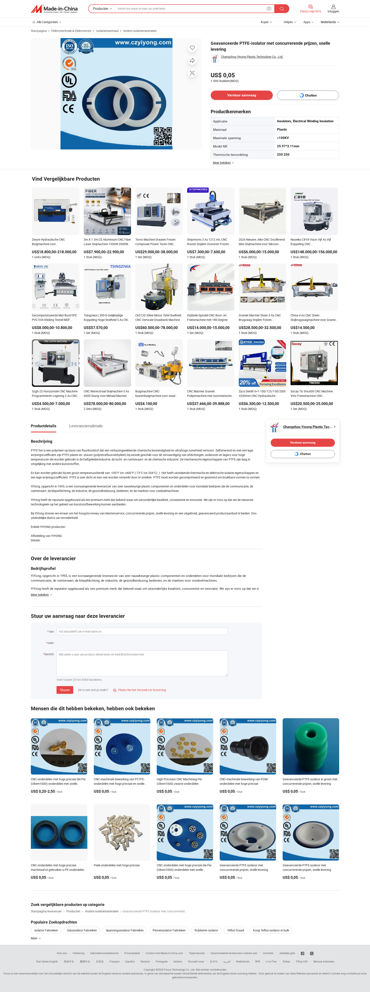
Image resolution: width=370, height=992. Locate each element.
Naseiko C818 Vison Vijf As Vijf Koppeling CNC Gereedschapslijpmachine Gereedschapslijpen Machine (311, 242)
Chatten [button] (311, 95)
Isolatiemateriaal (107, 31)
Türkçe (286, 961)
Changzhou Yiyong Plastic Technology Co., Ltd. (252, 57)
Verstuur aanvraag (241, 95)
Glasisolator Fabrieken (82, 930)
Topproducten (197, 953)
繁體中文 (85, 961)
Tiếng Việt (302, 961)
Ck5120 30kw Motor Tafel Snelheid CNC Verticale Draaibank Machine (158, 317)
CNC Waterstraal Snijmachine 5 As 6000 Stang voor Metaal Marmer (106, 393)
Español (130, 961)
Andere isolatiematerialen (140, 31)
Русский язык (196, 961)
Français (114, 961)
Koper (265, 22)
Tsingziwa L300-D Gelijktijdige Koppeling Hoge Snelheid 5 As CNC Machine (107, 318)
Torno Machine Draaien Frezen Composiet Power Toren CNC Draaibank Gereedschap (155, 242)
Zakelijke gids (287, 953)
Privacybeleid (132, 953)
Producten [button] (100, 8)
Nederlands (242, 961)
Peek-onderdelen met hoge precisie (117, 865)
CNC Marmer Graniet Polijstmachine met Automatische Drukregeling (209, 394)
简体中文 (69, 961)
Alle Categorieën (47, 22)
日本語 (100, 961)
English (53, 961)
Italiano (177, 961)
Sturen (65, 690)
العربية (226, 961)
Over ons (62, 953)
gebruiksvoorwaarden (184, 977)
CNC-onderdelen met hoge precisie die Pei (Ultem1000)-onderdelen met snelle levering (58, 783)
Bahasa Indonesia (323, 961)
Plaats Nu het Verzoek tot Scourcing (139, 690)
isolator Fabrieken (46, 930)
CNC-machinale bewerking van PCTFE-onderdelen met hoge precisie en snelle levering (119, 783)
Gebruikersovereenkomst (104, 953)
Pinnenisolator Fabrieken (169, 930)
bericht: (49, 654)
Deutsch (145, 961)
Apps (306, 22)
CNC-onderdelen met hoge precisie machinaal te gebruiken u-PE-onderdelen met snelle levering (57, 869)
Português (162, 961)
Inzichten (268, 953)
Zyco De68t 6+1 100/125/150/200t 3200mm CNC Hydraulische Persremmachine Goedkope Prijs (262, 394)
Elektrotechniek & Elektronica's (71, 31)
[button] (269, 8)
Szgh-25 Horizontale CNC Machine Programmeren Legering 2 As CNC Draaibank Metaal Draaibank (55, 394)
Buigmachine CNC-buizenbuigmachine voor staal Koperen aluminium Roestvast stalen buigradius (155, 394)
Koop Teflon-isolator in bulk (271, 930)
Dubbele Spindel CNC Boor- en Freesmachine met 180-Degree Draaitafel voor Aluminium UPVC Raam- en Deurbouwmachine (208, 318)
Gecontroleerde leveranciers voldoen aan (234, 953)
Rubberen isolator (206, 930)
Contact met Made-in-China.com (164, 953)
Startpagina (39, 31)
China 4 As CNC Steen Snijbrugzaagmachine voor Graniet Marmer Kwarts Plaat (314, 318)
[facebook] (302, 953)
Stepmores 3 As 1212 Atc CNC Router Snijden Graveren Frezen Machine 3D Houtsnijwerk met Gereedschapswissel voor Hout (208, 242)
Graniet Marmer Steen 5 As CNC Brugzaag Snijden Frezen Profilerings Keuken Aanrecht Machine (260, 318)
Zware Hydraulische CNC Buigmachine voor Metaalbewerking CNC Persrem (52, 242)
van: (51, 631)
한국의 (214, 961)
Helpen (288, 22)
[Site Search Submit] (281, 8)
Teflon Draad (235, 930)
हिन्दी (257, 961)
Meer (34, 938)
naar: (51, 643)
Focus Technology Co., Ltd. (179, 969)
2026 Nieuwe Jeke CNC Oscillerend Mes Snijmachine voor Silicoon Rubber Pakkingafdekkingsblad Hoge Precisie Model (262, 242)
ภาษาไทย (271, 961)
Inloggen (333, 11)
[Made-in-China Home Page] (54, 8)
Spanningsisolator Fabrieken (125, 930)
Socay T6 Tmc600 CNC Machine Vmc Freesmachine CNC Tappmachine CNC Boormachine (312, 394)
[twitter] (311, 953)
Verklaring (78, 953)
